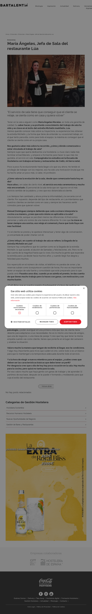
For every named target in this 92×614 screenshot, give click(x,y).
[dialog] (46, 307)
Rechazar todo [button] (47, 322)
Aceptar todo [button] (70, 322)
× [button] (84, 288)
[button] (20, 322)
